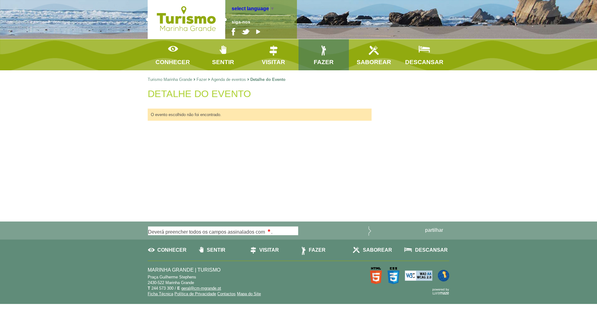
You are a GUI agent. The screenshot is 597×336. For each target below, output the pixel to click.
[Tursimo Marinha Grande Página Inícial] (186, 35)
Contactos (226, 294)
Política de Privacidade (195, 294)
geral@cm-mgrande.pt (201, 288)
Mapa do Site (249, 294)
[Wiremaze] (440, 290)
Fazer (202, 79)
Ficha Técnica (160, 294)
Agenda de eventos (228, 79)
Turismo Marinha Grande (170, 79)
